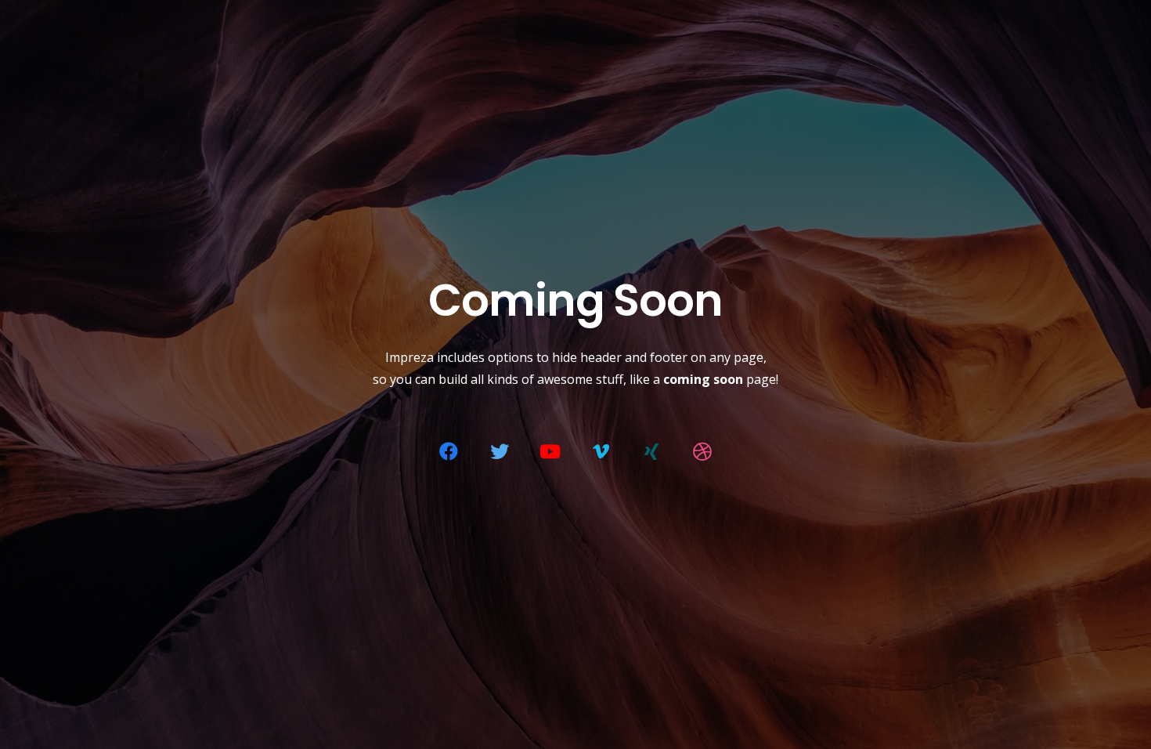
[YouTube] (550, 451)
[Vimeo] (600, 451)
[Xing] (651, 451)
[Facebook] (448, 451)
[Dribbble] (702, 451)
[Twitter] (499, 451)
